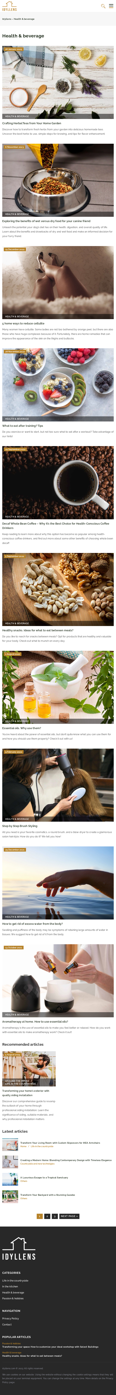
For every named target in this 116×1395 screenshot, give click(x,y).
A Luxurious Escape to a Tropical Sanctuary (44, 1177)
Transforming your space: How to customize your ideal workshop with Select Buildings (50, 1346)
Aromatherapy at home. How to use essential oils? (35, 1021)
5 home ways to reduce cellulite (23, 323)
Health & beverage (13, 1292)
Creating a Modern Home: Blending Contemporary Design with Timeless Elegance (66, 1160)
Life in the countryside (15, 1280)
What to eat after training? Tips (22, 425)
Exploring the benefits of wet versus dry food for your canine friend (46, 221)
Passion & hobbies (13, 1298)
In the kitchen (10, 1286)
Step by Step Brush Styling (19, 826)
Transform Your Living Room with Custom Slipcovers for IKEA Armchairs (60, 1143)
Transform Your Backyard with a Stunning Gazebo (47, 1195)
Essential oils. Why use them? (21, 728)
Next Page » (69, 1216)
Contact (7, 1324)
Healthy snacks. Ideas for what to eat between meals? (37, 630)
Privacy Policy (10, 1318)
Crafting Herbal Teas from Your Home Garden (31, 123)
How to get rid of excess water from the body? (32, 923)
